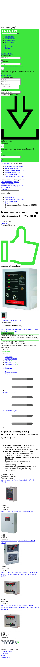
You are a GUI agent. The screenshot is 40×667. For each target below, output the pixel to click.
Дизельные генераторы (13, 168)
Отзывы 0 (4, 223)
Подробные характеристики (11, 320)
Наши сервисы (10, 42)
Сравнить (4, 349)
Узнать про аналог (7, 333)
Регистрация (9, 46)
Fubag (7, 203)
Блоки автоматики (12, 174)
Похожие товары (7, 478)
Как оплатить (10, 39)
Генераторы (5, 163)
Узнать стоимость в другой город (13, 343)
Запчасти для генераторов (14, 176)
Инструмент (5, 187)
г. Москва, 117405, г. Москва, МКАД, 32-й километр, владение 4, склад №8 (19, 337)
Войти (7, 48)
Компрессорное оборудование (12, 185)
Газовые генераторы (12, 172)
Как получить (10, 40)
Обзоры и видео (11, 364)
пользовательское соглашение (12, 66)
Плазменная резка (7, 184)
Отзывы (8, 361)
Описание (8, 357)
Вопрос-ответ (10, 362)
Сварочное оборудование (10, 182)
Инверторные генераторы (14, 170)
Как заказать (9, 37)
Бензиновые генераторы (14, 166)
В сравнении (5, 351)
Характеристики (11, 359)
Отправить (5, 143)
